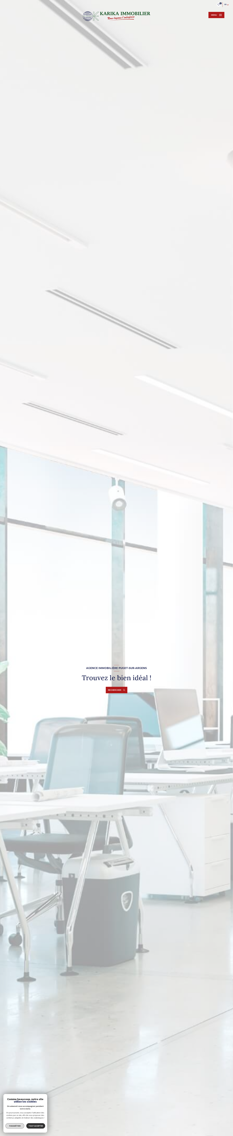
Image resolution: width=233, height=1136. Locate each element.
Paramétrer (15, 1126)
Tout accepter (36, 1126)
